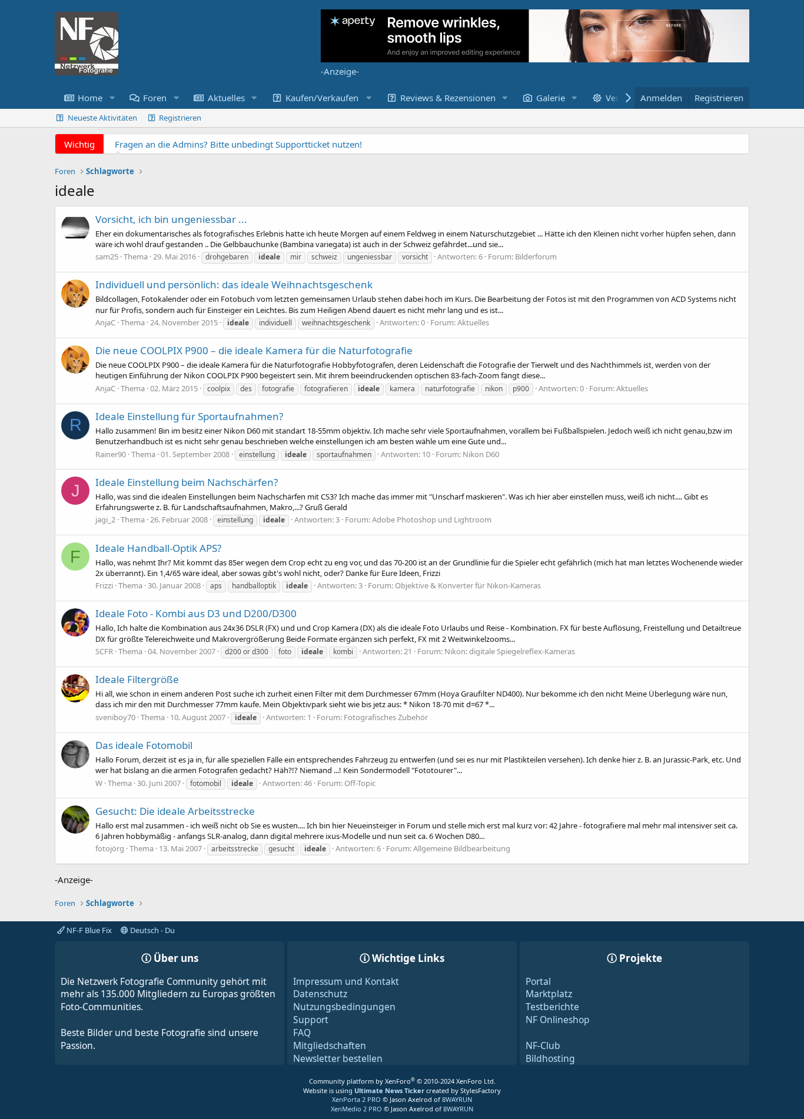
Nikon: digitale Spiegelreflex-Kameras (509, 651)
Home (90, 98)
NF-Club (543, 1045)
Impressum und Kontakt (346, 981)
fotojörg (109, 848)
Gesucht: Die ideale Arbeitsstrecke (175, 811)
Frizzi (104, 585)
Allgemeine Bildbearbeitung (461, 848)
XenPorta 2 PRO (356, 1099)
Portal (538, 981)
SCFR (104, 651)
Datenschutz (320, 993)
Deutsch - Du (151, 930)
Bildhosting (550, 1058)
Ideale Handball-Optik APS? (158, 548)
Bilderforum (536, 256)
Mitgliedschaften (329, 1045)
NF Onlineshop (558, 1019)
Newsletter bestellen (338, 1058)
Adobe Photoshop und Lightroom (431, 519)
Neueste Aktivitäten (102, 117)
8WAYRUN (457, 1099)
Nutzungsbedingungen (344, 1006)
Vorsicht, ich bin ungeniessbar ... (171, 219)
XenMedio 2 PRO (356, 1108)
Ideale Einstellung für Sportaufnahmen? (189, 416)
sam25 (106, 256)
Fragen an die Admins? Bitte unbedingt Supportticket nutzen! (238, 144)
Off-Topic (360, 783)
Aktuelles (226, 98)
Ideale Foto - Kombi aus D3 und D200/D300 (196, 613)
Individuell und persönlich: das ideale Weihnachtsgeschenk (234, 284)
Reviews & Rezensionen (448, 98)
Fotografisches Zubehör (386, 717)
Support (310, 1019)
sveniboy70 (115, 717)
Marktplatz (549, 993)
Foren (155, 98)
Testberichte (552, 1006)
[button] (112, 98)
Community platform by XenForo (402, 1081)
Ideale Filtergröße (137, 679)
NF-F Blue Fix (88, 930)
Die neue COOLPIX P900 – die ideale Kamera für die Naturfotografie (254, 350)
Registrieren (180, 117)
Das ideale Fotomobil (143, 745)
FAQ (302, 1032)
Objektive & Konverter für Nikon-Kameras (468, 585)
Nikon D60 (481, 454)
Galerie (550, 98)
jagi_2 (105, 519)
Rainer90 (110, 454)
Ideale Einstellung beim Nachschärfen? (186, 482)
